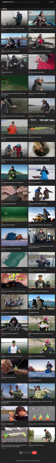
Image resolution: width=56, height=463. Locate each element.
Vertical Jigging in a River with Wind (9, 312)
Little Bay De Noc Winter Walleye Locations (11, 270)
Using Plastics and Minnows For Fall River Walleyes (13, 291)
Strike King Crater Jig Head (34, 137)
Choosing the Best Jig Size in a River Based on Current (41, 424)
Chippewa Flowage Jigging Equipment (10, 51)
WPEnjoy (37, 460)
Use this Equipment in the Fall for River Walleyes (40, 51)
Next (34, 452)
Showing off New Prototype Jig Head (37, 270)
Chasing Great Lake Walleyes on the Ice (37, 203)
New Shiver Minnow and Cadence (36, 72)
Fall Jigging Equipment (33, 312)
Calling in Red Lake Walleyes (8, 225)
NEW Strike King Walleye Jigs (8, 377)
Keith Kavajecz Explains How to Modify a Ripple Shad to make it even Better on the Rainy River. (14, 446)
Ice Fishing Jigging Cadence (35, 182)
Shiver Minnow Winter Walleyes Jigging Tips (39, 160)
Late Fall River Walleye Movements (9, 333)
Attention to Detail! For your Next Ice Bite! (11, 248)
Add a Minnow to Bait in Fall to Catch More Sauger (13, 116)
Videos (2, 26)
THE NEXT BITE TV (8, 2)
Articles (29, 378)
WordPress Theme (31, 460)
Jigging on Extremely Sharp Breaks (36, 356)
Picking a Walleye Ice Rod (34, 380)
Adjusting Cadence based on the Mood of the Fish (40, 401)
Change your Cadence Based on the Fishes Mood (40, 225)
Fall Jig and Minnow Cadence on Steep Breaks (12, 182)
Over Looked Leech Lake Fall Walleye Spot (38, 291)
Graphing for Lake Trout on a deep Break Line (11, 356)
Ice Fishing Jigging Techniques (8, 203)
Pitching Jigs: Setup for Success (36, 445)
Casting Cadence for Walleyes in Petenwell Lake (12, 28)
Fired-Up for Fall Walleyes (7, 424)
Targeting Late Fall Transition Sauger (37, 93)
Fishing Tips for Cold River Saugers (36, 116)
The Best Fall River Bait (6, 72)
